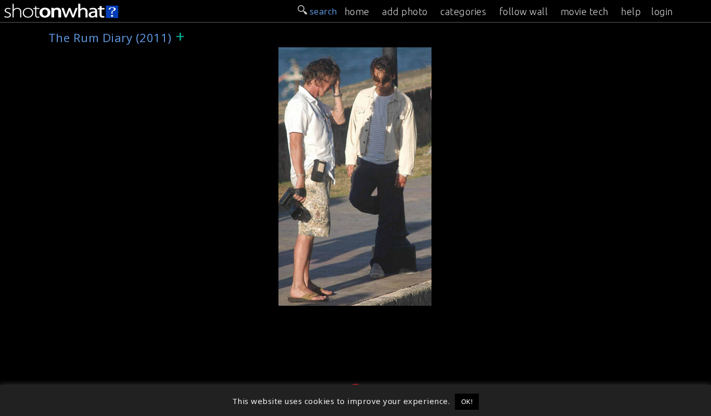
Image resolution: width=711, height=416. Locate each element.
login (662, 11)
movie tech (584, 11)
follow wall (523, 11)
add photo (405, 11)
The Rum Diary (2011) (327, 53)
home (357, 11)
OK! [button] (467, 401)
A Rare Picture (311, 298)
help (631, 11)
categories (463, 11)
